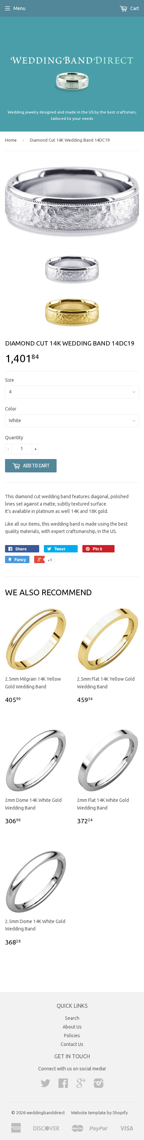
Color (10, 408)
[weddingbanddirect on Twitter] (46, 1085)
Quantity (14, 437)
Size (9, 380)
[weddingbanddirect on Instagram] (99, 1085)
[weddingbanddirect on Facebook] (63, 1085)
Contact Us (72, 1044)
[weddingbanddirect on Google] (81, 1085)
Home (11, 140)
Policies (72, 1035)
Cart (134, 8)
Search (72, 1018)
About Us (72, 1027)
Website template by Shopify (99, 1112)
